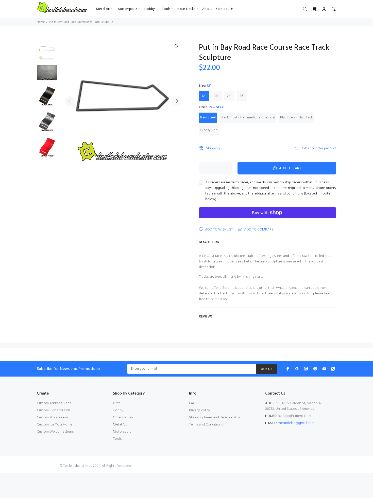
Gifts (116, 403)
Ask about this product (318, 148)
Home (41, 22)
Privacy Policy (199, 410)
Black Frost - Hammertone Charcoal (248, 117)
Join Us (266, 369)
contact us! (218, 299)
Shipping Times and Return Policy (214, 417)
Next (176, 101)
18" (217, 96)
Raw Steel (208, 117)
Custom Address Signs (54, 403)
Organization (123, 417)
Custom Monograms (52, 417)
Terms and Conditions (206, 425)
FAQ (192, 403)
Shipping (213, 148)
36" (242, 96)
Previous (69, 101)
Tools (117, 439)
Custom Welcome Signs (55, 432)
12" (204, 96)
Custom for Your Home (54, 425)
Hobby (118, 410)
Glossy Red (208, 130)
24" (229, 96)
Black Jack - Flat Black (296, 117)
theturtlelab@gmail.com (296, 423)
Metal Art (120, 425)
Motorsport (122, 432)
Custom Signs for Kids (53, 410)
